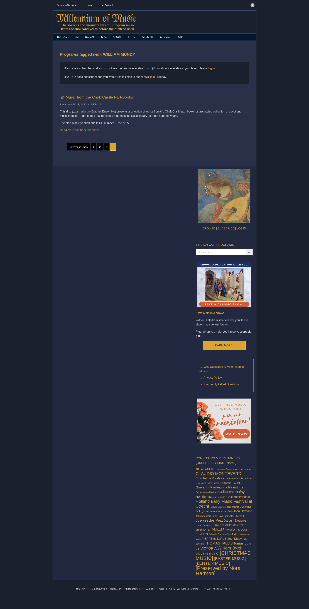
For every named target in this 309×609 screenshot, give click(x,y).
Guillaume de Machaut (207, 492)
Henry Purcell (242, 496)
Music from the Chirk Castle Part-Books (99, 97)
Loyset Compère (204, 525)
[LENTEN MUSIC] (213, 563)
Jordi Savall (236, 515)
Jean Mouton (233, 507)
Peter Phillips (232, 534)
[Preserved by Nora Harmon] (218, 570)
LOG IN (241, 228)
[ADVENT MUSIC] (207, 553)
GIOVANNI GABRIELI (232, 483)
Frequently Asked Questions (221, 384)
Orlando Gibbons (217, 534)
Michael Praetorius (224, 529)
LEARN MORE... (224, 345)
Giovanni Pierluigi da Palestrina (220, 487)
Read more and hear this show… (81, 130)
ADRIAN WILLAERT (206, 469)
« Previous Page (78, 146)
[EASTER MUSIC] (230, 558)
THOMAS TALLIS (219, 543)
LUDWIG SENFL (220, 525)
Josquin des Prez (209, 520)
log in (211, 68)
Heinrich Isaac (206, 496)
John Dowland (242, 511)
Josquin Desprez (235, 520)
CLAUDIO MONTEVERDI (219, 473)
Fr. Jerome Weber (231, 479)
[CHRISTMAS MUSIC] (223, 555)
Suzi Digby (234, 538)
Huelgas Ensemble (218, 507)
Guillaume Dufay (231, 492)
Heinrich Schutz (225, 497)
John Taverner (220, 515)
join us (154, 76)
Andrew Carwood (225, 469)
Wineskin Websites (219, 589)
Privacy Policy (213, 377)
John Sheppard (203, 516)
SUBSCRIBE (225, 228)
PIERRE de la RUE (214, 538)
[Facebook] (253, 5)
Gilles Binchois (214, 483)
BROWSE (208, 228)
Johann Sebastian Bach (221, 511)
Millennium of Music (96, 22)
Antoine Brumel (243, 469)
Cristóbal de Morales (209, 478)
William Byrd (229, 548)
